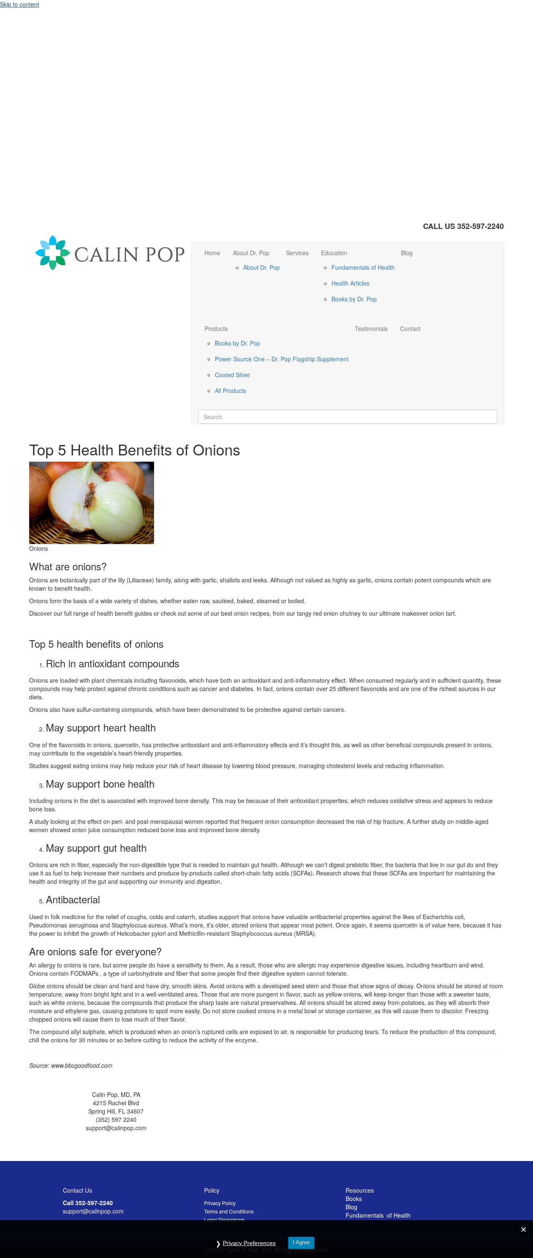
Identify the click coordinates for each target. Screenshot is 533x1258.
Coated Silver (232, 374)
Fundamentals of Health (363, 267)
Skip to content (19, 4)
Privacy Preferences (249, 1243)
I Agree (301, 1242)
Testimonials (371, 328)
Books (354, 1198)
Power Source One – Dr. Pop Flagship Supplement (282, 359)
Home (212, 253)
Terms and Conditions (229, 1211)
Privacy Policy (220, 1202)
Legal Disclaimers (224, 1219)
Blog (407, 253)
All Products (230, 390)
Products (216, 328)
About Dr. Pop (251, 253)
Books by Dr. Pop (354, 299)
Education (334, 253)
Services (297, 253)
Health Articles (350, 283)
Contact (410, 328)
